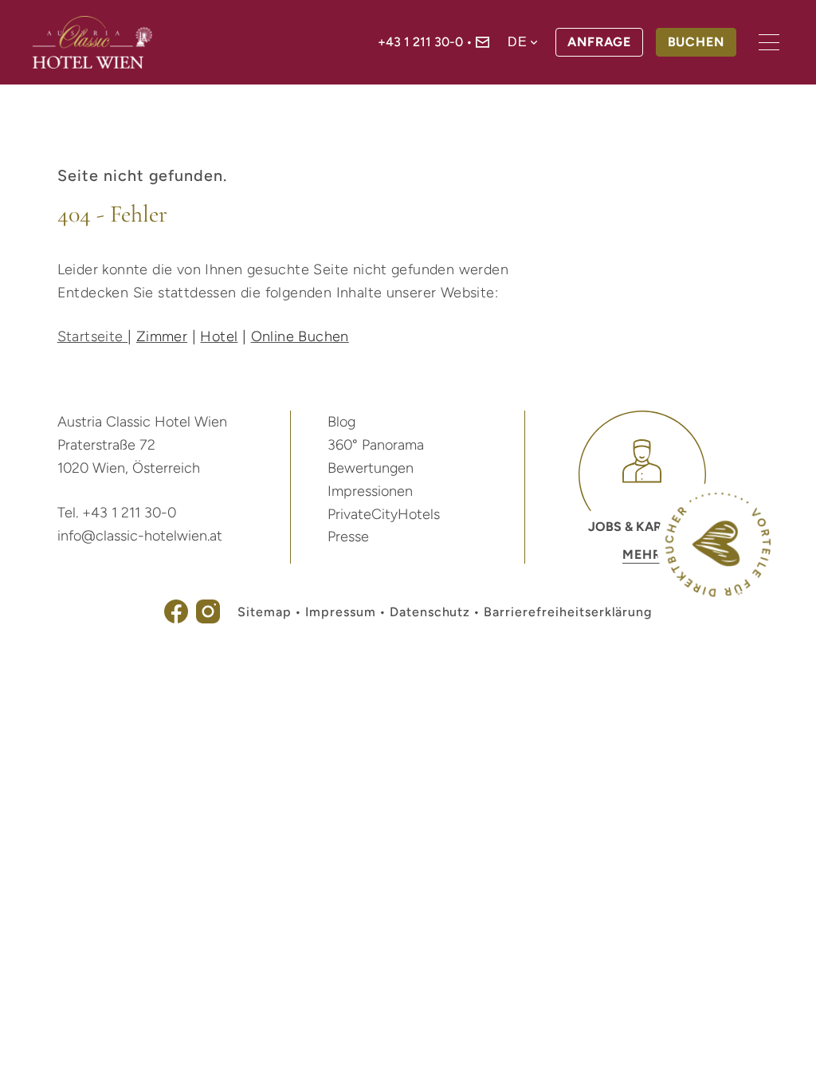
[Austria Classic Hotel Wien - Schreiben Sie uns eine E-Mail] (482, 43)
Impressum (340, 611)
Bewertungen (371, 468)
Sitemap (264, 611)
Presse (348, 536)
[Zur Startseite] (92, 42)
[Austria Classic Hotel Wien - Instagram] (208, 619)
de (518, 42)
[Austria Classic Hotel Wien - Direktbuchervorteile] (718, 592)
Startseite (92, 336)
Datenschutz (430, 611)
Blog (341, 421)
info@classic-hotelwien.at (139, 535)
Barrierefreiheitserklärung (568, 611)
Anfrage (599, 41)
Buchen (696, 41)
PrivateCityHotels (384, 514)
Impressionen (370, 491)
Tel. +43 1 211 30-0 (116, 512)
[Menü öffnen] (769, 42)
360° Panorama (376, 445)
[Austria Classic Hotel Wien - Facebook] (176, 619)
